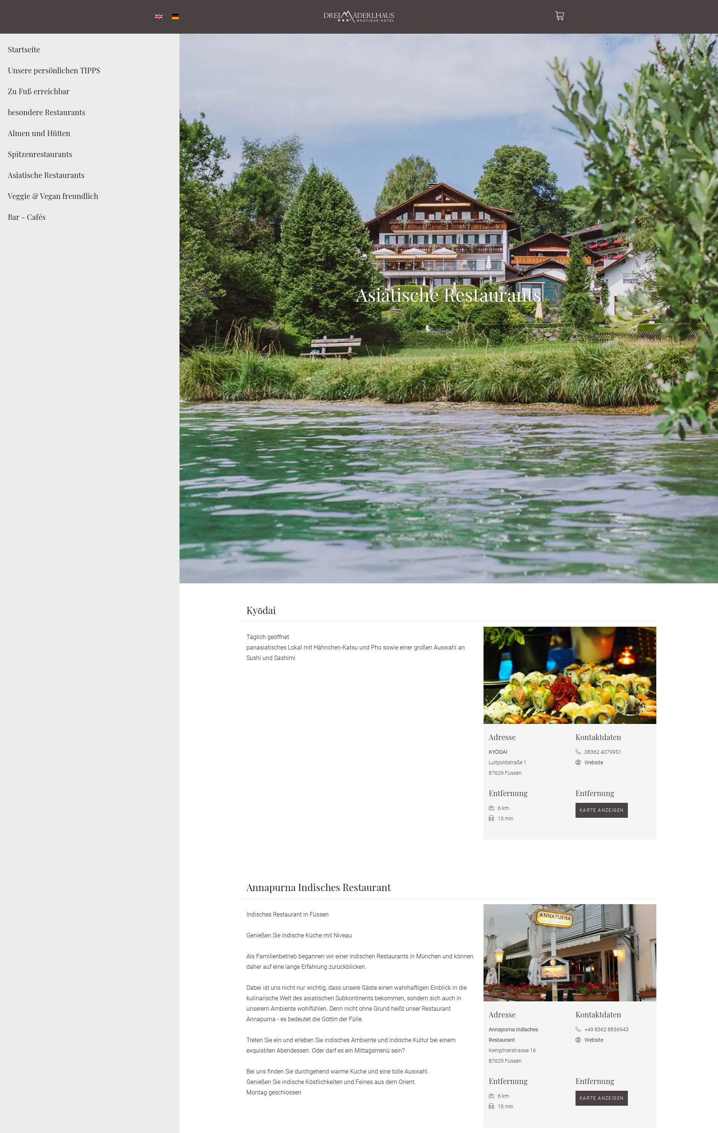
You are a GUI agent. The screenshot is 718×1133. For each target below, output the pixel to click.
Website (593, 762)
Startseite (24, 49)
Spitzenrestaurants (40, 154)
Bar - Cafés (27, 217)
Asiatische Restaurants (46, 175)
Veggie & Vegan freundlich (53, 196)
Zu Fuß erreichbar (39, 91)
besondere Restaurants (46, 112)
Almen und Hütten (39, 133)
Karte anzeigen (602, 810)
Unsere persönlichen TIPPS (54, 70)
